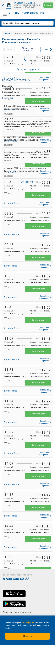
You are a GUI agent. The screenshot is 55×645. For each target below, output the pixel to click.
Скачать (48, 5)
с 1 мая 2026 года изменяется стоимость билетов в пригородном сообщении (24, 138)
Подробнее (43, 203)
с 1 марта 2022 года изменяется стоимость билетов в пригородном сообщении (25, 169)
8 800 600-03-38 (16, 578)
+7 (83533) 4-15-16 (11, 89)
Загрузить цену (38, 195)
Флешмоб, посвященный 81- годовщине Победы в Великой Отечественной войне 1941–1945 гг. (27, 123)
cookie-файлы (27, 622)
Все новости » (27, 181)
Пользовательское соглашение (18, 612)
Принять (27, 636)
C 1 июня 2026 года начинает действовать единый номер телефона (24, 107)
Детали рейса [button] (11, 203)
